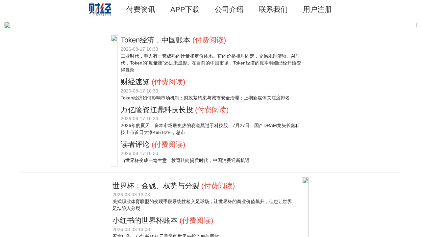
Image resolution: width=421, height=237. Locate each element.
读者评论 (135, 144)
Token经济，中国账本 (155, 40)
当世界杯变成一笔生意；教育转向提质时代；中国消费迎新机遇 (185, 160)
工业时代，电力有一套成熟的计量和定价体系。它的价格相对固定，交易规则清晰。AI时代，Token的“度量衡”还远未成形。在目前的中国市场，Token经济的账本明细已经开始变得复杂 (211, 62)
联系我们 (273, 9)
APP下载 (185, 9)
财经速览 (135, 82)
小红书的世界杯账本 (145, 220)
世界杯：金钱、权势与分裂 (155, 186)
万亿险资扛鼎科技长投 (157, 110)
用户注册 (317, 9)
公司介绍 (229, 9)
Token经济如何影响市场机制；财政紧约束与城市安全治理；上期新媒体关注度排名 (205, 97)
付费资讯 (140, 9)
